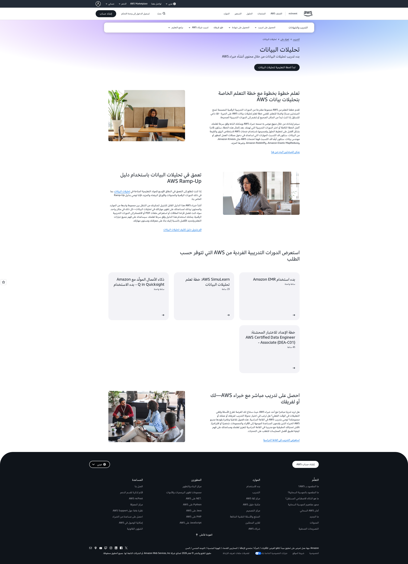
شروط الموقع (298, 553)
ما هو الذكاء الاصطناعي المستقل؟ (302, 498)
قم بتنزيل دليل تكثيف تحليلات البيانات (182, 230)
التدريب (296, 39)
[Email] (90, 548)
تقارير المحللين (252, 523)
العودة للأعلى (205, 534)
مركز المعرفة (136, 504)
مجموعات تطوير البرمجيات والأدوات (183, 492)
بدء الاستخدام (253, 486)
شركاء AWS (254, 529)
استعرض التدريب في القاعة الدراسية (281, 440)
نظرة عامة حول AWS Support (128, 511)
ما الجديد (314, 517)
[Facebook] (121, 548)
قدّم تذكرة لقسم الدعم (131, 492)
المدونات (314, 523)
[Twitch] (106, 548)
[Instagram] (111, 548)
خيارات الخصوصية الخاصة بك (274, 553)
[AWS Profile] (98, 3)
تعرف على (284, 39)
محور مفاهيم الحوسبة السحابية (303, 504)
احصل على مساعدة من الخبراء (128, 517)
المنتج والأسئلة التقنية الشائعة (245, 517)
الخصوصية (314, 553)
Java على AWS (193, 511)
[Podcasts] (95, 548)
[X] (126, 548)
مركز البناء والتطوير (191, 486)
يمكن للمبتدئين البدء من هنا (285, 152)
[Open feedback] (3, 282)
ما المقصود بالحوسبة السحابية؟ (303, 492)
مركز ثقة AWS (253, 498)
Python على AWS (192, 504)
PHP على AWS (193, 517)
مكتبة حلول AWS (251, 504)
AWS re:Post (136, 498)
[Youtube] (100, 548)
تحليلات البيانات (122, 191)
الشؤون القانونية (135, 529)
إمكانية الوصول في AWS (131, 523)
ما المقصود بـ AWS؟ (308, 486)
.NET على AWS (193, 498)
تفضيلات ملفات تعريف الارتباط (236, 553)
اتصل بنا (139, 486)
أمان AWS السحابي (309, 511)
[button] (276, 14)
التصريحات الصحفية (309, 529)
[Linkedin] (116, 548)
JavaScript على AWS (190, 523)
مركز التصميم (253, 511)
